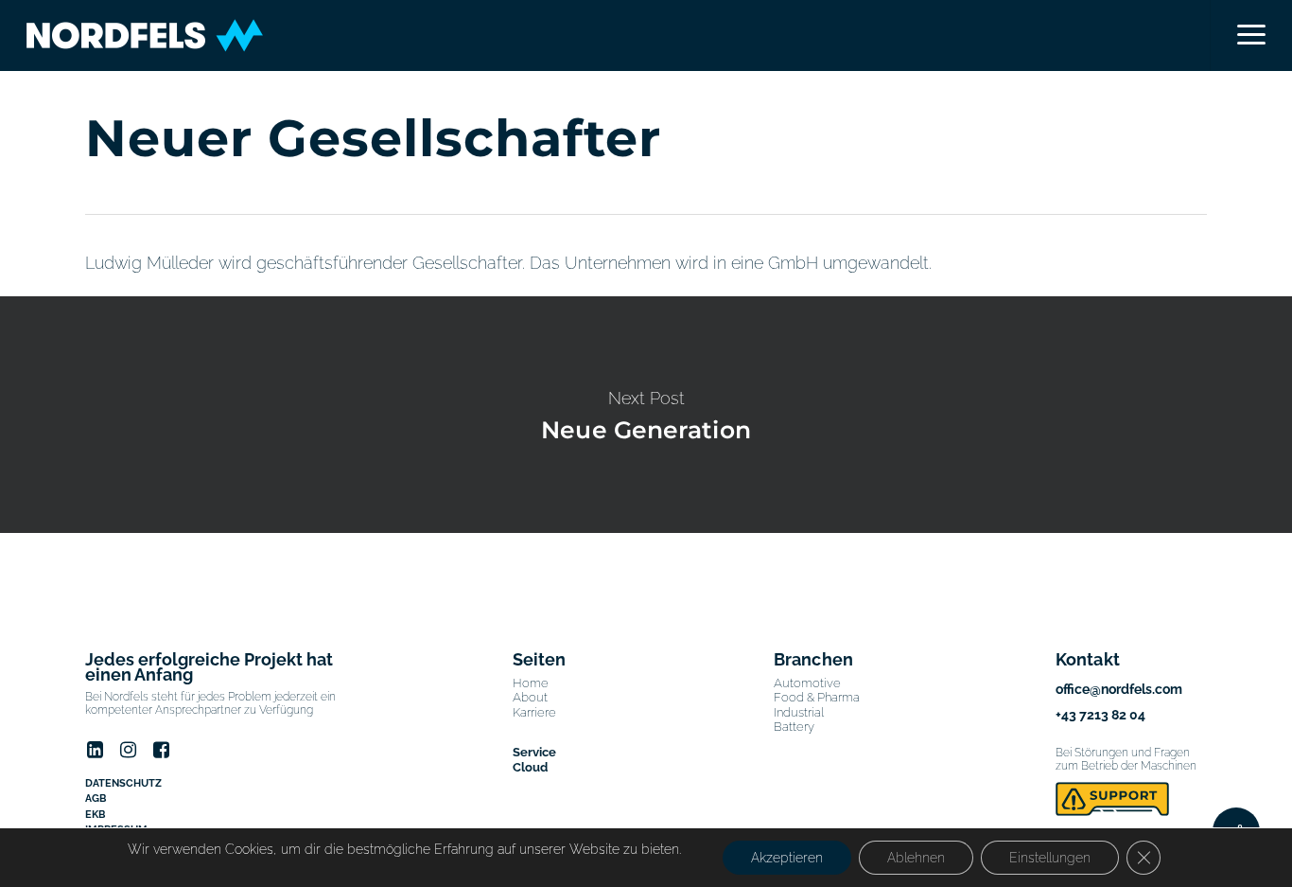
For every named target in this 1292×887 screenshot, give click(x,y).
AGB (95, 798)
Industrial (799, 712)
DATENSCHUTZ (123, 783)
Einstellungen (1050, 857)
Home (531, 683)
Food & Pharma (817, 697)
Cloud (530, 767)
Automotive (807, 683)
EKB (95, 814)
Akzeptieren (787, 857)
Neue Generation (646, 414)
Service (534, 752)
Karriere (534, 712)
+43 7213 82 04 (1100, 714)
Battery (794, 726)
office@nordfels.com (1119, 689)
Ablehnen (916, 857)
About (530, 697)
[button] (1251, 35)
